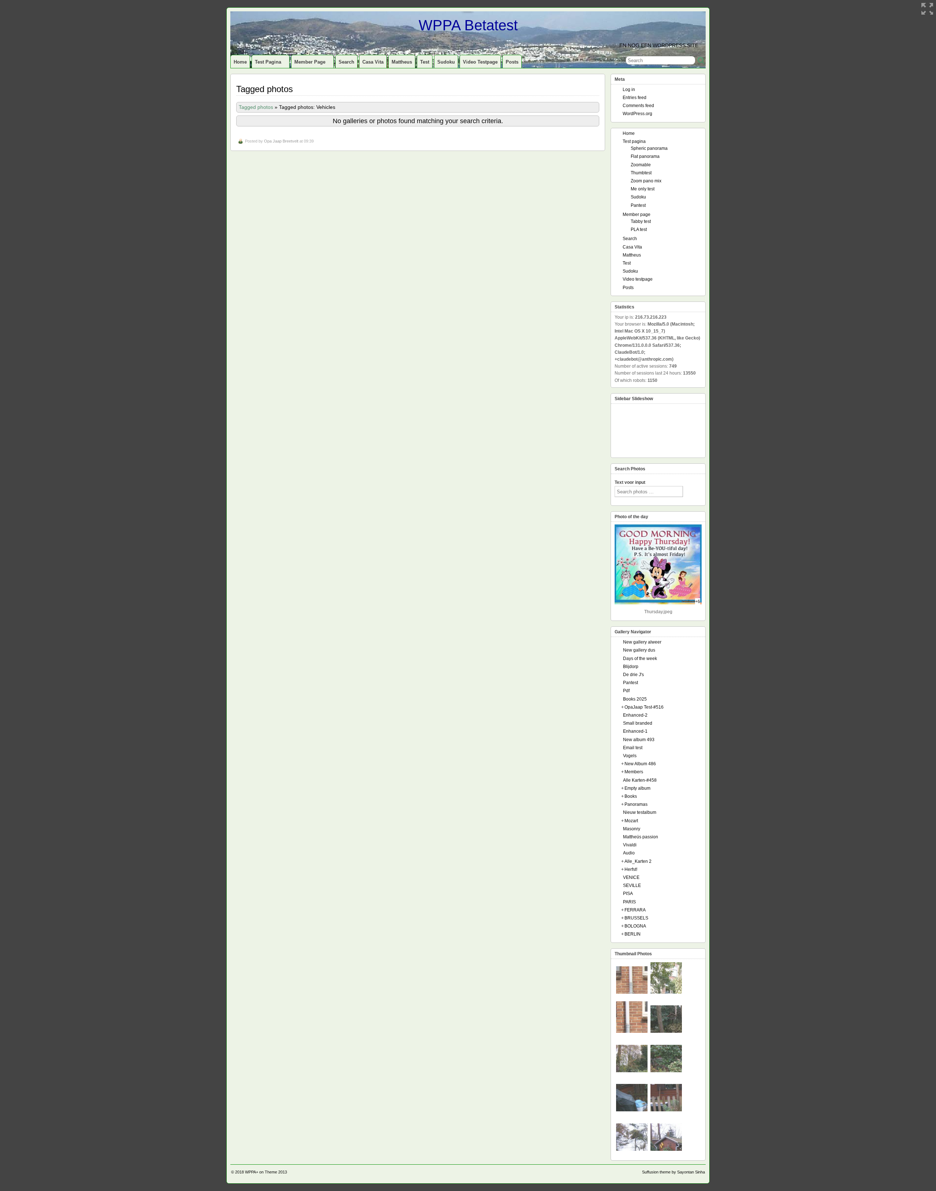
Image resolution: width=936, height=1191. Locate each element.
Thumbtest (641, 172)
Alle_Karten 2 (638, 861)
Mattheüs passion (640, 836)
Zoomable (641, 164)
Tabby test (641, 221)
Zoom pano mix (646, 180)
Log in (629, 89)
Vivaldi (630, 844)
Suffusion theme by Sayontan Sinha (673, 1172)
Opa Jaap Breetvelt (281, 141)
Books (630, 796)
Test (424, 62)
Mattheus (402, 62)
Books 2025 (635, 699)
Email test (632, 747)
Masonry (631, 828)
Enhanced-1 (635, 731)
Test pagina (268, 62)
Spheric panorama (649, 148)
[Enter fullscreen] (927, 9)
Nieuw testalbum (639, 812)
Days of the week (640, 658)
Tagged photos (256, 107)
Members (633, 771)
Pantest (638, 205)
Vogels (630, 755)
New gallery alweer (642, 642)
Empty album (637, 788)
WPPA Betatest (468, 25)
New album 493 (638, 739)
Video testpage (480, 62)
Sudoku (446, 62)
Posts (512, 62)
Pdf (626, 690)
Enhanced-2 (635, 715)
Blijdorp (630, 666)
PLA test (639, 229)
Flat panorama (645, 156)
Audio (629, 853)
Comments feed (638, 105)
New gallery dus (639, 650)
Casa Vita (373, 62)
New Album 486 (640, 763)
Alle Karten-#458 (640, 780)
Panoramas (636, 804)
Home (240, 62)
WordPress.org (637, 113)
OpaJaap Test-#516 (644, 707)
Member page (309, 62)
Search (346, 62)
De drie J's (633, 674)
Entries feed (634, 97)
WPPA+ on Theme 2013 (266, 1172)
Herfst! (630, 869)
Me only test (642, 188)
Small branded (637, 723)
